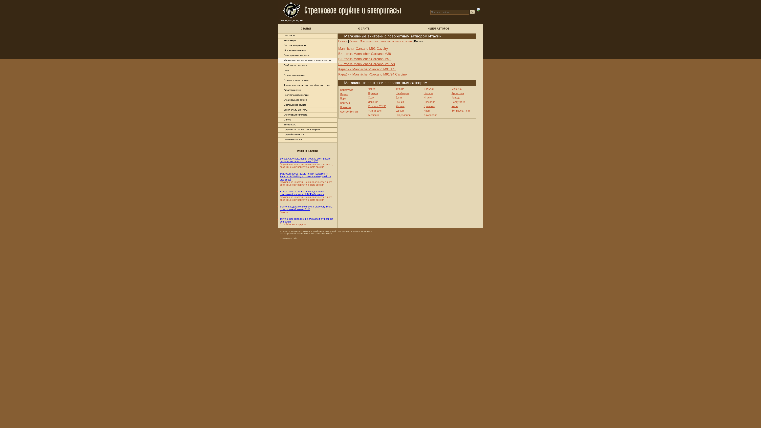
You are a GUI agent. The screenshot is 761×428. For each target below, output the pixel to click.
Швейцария (402, 93)
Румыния (429, 106)
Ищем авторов (438, 28)
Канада (455, 97)
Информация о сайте (288, 238)
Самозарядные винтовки (296, 55)
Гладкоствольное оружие (296, 80)
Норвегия (345, 107)
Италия (428, 97)
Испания (373, 101)
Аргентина (457, 93)
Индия (344, 94)
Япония (400, 106)
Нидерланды (403, 115)
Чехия (371, 88)
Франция (373, 93)
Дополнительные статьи (296, 110)
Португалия (458, 101)
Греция (400, 101)
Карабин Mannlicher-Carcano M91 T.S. (367, 69)
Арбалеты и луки (292, 90)
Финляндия (374, 110)
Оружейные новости (294, 134)
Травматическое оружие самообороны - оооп (307, 85)
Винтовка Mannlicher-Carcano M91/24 (366, 64)
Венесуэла (346, 89)
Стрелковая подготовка (295, 115)
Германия (373, 115)
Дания (399, 97)
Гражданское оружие (294, 75)
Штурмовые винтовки (295, 50)
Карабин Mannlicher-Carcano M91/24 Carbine (372, 74)
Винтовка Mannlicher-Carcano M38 (364, 54)
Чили (454, 106)
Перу (343, 98)
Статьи (306, 28)
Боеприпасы (290, 124)
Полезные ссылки (293, 139)
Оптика (287, 119)
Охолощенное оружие (295, 105)
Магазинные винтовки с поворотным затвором (307, 60)
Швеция (400, 110)
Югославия (430, 115)
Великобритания (461, 110)
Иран (427, 110)
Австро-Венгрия (349, 111)
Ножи (286, 70)
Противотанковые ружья (296, 95)
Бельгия (429, 88)
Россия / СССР (377, 106)
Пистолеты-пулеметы (295, 45)
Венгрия (345, 102)
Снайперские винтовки (295, 65)
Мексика (456, 88)
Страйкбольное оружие (295, 100)
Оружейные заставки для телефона (302, 129)
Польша (428, 93)
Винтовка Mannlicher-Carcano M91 (364, 59)
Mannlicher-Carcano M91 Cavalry (363, 49)
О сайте (364, 28)
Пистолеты (289, 35)
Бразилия (429, 101)
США (371, 97)
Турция (400, 88)
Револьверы (290, 40)
